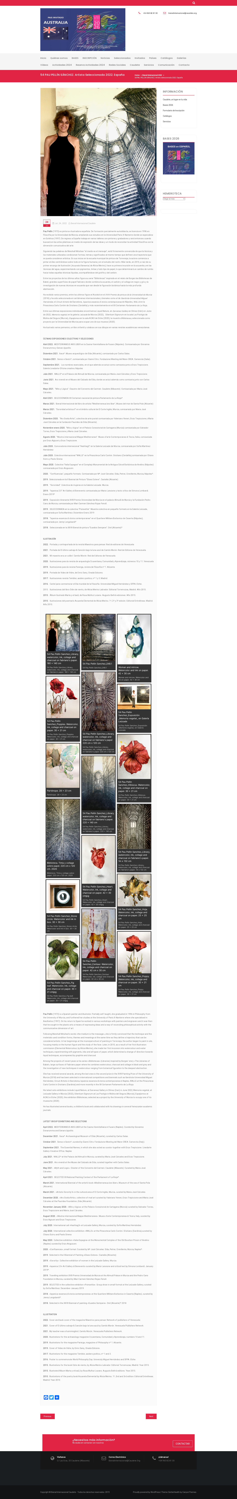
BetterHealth (174, 1492)
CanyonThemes (189, 1492)
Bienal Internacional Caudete (83, 223)
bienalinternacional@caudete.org (182, 13)
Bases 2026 (168, 105)
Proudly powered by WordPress (146, 1492)
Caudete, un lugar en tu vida (175, 99)
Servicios (167, 121)
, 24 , (61, 223)
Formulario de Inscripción (173, 110)
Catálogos (167, 116)
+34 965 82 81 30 (150, 13)
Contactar (183, 1443)
